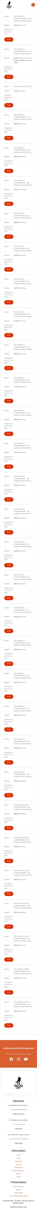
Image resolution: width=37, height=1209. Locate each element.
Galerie (18, 1173)
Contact (18, 1177)
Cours (18, 1155)
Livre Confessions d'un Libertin (18, 1196)
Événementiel (18, 1167)
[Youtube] (26, 1059)
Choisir (9, 39)
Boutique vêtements (18, 1170)
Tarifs (18, 1158)
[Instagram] (18, 1059)
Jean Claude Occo (18, 1186)
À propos (18, 1164)
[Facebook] (11, 1059)
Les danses (18, 1161)
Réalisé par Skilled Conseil (18, 1207)
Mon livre (18, 1189)
